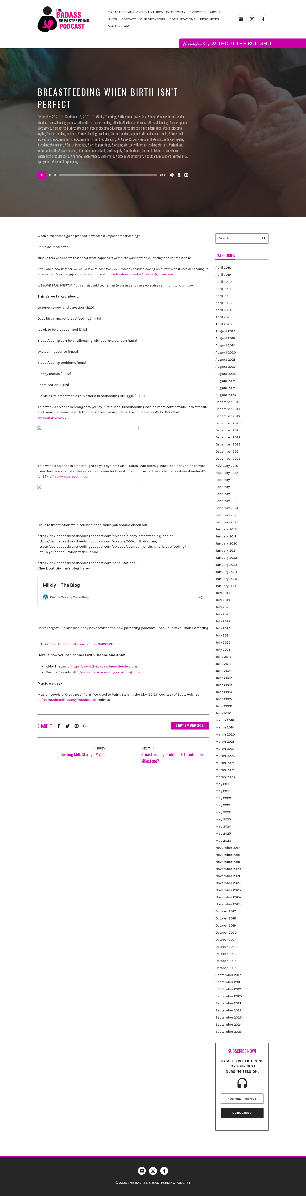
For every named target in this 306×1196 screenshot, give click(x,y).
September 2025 (228, 1031)
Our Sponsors (152, 19)
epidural (147, 139)
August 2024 (225, 380)
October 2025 (225, 968)
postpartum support (159, 156)
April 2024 (223, 310)
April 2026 (223, 324)
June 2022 (223, 678)
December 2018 (227, 409)
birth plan (130, 122)
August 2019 (225, 345)
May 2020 (223, 798)
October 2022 (225, 946)
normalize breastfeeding (54, 156)
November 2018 (227, 854)
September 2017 (228, 975)
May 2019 (222, 791)
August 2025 (225, 388)
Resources (209, 19)
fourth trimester (76, 145)
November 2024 (228, 897)
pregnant (45, 161)
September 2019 (228, 989)
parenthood (92, 156)
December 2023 (228, 444)
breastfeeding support (126, 133)
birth (118, 122)
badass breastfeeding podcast (58, 122)
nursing (77, 156)
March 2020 (225, 734)
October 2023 (226, 954)
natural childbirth (153, 150)
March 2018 (224, 720)
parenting (108, 156)
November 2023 (228, 890)
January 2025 (226, 579)
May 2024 (223, 826)
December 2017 (227, 402)
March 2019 (224, 727)
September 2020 (228, 996)
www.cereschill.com (74, 476)
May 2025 (223, 833)
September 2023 (228, 1017)
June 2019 (223, 663)
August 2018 (225, 338)
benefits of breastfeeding (96, 122)
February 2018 (226, 465)
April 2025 (223, 317)
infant (163, 145)
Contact (128, 19)
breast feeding (159, 122)
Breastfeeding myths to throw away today (146, 12)
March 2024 (225, 763)
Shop (112, 19)
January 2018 (226, 529)
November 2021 (227, 876)
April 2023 (223, 303)
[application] (113, 175)
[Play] (41, 175)
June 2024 (223, 692)
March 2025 (225, 770)
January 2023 (226, 564)
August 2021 (225, 359)
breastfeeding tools (155, 133)
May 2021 (222, 805)
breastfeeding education (107, 128)
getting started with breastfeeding (135, 145)
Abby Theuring (107, 116)
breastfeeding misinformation (143, 128)
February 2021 (226, 487)
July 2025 (222, 642)
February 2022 (226, 494)
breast (143, 122)
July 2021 (222, 614)
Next (146, 748)
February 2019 (226, 472)
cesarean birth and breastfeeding (95, 139)
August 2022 (225, 366)
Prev (100, 748)
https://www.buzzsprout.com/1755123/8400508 (75, 644)
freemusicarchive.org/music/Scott (70, 699)
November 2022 (228, 883)
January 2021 (225, 550)
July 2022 (222, 621)
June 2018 (223, 656)
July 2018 (222, 593)
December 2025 (227, 458)
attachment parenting (132, 116)
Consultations (182, 19)
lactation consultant (93, 150)
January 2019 (225, 536)
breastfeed (61, 128)
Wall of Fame (119, 26)
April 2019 (223, 274)
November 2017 (227, 847)
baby (152, 116)
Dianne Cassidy (129, 139)
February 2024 (226, 508)
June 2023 (223, 685)
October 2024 (225, 961)
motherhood (133, 150)
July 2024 (222, 635)
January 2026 (226, 586)
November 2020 (228, 869)
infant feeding (68, 150)
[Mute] (172, 175)
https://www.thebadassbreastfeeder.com (104, 666)
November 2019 (227, 862)
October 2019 (225, 925)
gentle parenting (100, 145)
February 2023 (227, 501)
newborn (172, 150)
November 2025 (228, 904)
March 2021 (224, 741)
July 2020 (223, 607)
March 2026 (225, 777)
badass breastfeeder (171, 116)
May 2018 (222, 784)
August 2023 (225, 373)
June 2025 (223, 699)
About (215, 12)
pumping (72, 161)
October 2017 (225, 911)
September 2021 (48, 116)
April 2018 (223, 267)
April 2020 (223, 281)
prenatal (59, 161)
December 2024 (227, 451)
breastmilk (177, 133)
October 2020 (226, 932)
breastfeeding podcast (62, 133)
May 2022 (223, 812)
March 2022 (225, 748)
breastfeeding (79, 128)
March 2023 (225, 755)
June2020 (223, 713)
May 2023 (223, 819)
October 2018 (225, 918)
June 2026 (223, 706)
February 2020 (227, 480)
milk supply (115, 150)
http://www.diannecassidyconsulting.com (106, 672)
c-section (45, 139)
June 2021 (223, 671)
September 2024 (228, 1024)
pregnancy (180, 156)
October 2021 (225, 939)
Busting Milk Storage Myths (83, 754)
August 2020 (225, 352)
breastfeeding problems (94, 133)
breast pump (179, 122)
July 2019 (222, 600)
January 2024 (226, 571)
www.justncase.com (53, 417)
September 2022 (228, 1010)
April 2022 (223, 296)
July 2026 (223, 649)
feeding (44, 145)
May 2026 (223, 840)
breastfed (45, 128)
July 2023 (223, 628)
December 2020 (228, 423)
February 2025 (226, 515)
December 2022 (227, 437)
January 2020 (226, 543)
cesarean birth (63, 139)
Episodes (198, 12)
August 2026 (225, 395)
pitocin (122, 156)
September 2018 (228, 982)
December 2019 (227, 416)
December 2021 (227, 430)
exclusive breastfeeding (170, 139)
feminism (57, 145)
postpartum (136, 156)
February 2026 (227, 522)
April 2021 (223, 289)
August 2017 (225, 331)
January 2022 (226, 557)
